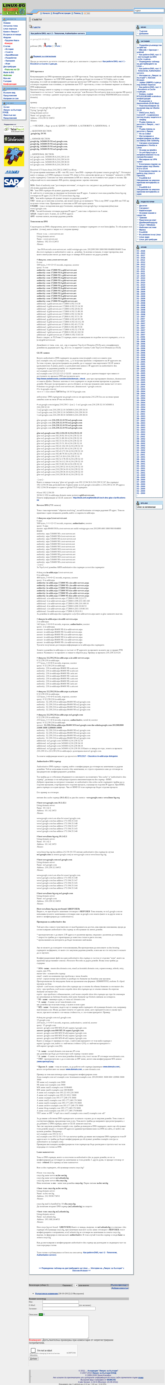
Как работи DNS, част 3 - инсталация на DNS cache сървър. (149, 57)
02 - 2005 (141, 380)
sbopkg (142, 120)
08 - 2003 (141, 418)
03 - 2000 (141, 489)
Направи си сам (11, 98)
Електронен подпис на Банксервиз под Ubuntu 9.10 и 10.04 (149, 166)
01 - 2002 (141, 452)
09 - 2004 (141, 391)
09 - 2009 (141, 289)
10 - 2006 (141, 339)
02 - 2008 (141, 312)
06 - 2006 (141, 348)
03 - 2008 (141, 310)
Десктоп (143, 206)
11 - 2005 (141, 364)
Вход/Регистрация (62, 13)
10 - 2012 (141, 262)
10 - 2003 (141, 416)
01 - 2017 (141, 255)
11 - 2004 (141, 387)
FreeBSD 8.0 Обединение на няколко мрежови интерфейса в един (148, 181)
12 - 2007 (141, 317)
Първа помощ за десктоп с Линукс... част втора (148, 124)
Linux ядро (144, 237)
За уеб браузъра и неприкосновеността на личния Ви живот (148, 154)
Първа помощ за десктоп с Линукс (146, 130)
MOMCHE (111, 1380)
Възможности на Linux (150, 235)
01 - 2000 (141, 493)
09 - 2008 (141, 303)
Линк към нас (9, 115)
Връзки (6, 78)
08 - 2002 (141, 441)
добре (49, 46)
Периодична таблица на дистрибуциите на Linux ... (148, 63)
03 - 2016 (141, 258)
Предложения (10, 95)
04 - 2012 (141, 267)
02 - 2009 (141, 298)
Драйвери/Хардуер (148, 222)
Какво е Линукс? (11, 32)
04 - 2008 (141, 307)
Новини (6, 23)
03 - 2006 (141, 355)
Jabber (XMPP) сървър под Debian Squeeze (149, 83)
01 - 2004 (141, 409)
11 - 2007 (141, 319)
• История (8, 49)
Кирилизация (145, 210)
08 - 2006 (141, 344)
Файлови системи (147, 227)
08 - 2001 (141, 461)
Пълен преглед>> (119, 1285)
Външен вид (9, 93)
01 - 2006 (141, 360)
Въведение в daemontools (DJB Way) (148, 102)
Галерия (7, 81)
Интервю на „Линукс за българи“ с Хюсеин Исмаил (149, 77)
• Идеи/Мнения (10, 55)
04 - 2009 (141, 296)
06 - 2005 (141, 373)
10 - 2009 (141, 287)
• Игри (6, 64)
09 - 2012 (141, 264)
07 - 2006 (141, 346)
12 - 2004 (141, 384)
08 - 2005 (141, 369)
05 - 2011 (141, 271)
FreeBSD (143, 232)
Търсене (143, 31)
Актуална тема (10, 26)
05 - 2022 (141, 253)
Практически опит (147, 220)
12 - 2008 (141, 301)
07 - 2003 (141, 421)
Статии (6, 46)
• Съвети (8, 52)
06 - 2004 (141, 398)
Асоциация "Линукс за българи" (102, 1371)
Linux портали (10, 29)
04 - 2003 (141, 425)
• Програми (9, 61)
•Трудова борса (11, 40)
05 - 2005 (141, 375)
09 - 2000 (141, 477)
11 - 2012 (141, 260)
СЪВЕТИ (36, 27)
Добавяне (144, 34)
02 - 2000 (141, 491)
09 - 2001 (141, 459)
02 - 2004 (141, 407)
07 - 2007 (141, 326)
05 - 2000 (141, 486)
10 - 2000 (141, 475)
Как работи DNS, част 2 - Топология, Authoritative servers (149, 70)
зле (58, 46)
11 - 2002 (141, 437)
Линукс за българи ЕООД (104, 1373)
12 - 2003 (141, 412)
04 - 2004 (141, 403)
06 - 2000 (141, 484)
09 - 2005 (141, 366)
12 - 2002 (141, 434)
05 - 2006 (141, 350)
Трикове (143, 218)
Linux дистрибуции (148, 239)
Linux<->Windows (147, 225)
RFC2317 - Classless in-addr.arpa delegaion (98, 756)
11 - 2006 (141, 337)
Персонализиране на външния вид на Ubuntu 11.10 (148, 108)
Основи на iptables (148, 150)
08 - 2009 (141, 292)
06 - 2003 (141, 423)
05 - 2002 (141, 446)
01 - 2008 (141, 314)
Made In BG (8, 72)
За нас (6, 107)
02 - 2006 (141, 357)
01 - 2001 (141, 473)
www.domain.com (111, 1067)
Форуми (7, 37)
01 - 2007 (141, 335)
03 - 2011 (141, 274)
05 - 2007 (141, 328)
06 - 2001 (141, 464)
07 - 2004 (141, 396)
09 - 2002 (141, 439)
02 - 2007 (141, 332)
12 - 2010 (141, 276)
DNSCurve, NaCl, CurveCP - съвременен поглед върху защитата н (149, 115)
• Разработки (9, 58)
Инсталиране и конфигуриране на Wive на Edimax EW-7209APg (148, 138)
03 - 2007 (141, 330)
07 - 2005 (141, 371)
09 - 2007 (141, 323)
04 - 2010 (141, 280)
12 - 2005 (141, 362)
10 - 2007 (141, 321)
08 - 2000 (141, 480)
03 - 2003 (141, 427)
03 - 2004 (141, 405)
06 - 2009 (141, 294)
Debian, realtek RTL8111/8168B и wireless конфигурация (149, 96)
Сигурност (144, 208)
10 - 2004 (141, 389)
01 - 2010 (141, 285)
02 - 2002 (141, 450)
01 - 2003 (141, 432)
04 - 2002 (141, 448)
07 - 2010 (141, 278)
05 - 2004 (141, 400)
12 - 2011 (141, 269)
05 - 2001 (141, 466)
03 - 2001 (141, 468)
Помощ (77, 13)
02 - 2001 (141, 470)
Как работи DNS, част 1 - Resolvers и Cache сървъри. (149, 89)
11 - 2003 (141, 414)
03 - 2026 (141, 251)
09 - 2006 (141, 341)
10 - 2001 (141, 457)
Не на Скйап (145, 134)
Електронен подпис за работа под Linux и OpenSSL (148, 173)
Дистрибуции (9, 66)
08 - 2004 (141, 394)
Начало (46, 13)
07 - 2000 (141, 482)
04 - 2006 (141, 353)
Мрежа (142, 230)
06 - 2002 (141, 443)
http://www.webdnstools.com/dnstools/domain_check (61, 379)
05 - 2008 (141, 305)
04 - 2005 (141, 378)
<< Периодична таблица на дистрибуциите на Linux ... (64, 1268)
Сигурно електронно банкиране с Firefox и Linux (148, 145)
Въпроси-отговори (12, 34)
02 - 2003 (141, 430)
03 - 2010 (141, 283)
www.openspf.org (45, 1061)
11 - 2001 (141, 455)
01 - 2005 (141, 382)
